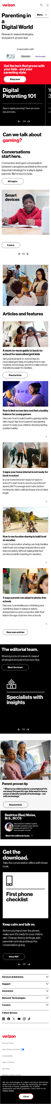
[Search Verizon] (41, 5)
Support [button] (6, 984)
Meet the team (15, 667)
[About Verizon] (8, 5)
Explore (10, 245)
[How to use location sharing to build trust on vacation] (47, 562)
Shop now (15, 79)
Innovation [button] (7, 991)
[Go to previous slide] (20, 121)
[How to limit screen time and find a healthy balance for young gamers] (47, 436)
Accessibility (7, 1056)
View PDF (14, 956)
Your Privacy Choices (11, 1049)
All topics (12, 181)
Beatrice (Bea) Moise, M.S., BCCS (20, 816)
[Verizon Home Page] (9, 1036)
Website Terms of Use (11, 1075)
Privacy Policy (8, 1043)
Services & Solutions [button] (12, 976)
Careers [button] (6, 1005)
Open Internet (8, 1062)
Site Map (6, 1069)
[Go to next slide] (29, 121)
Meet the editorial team (18, 835)
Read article (15, 375)
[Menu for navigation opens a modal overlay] (47, 5)
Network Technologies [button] (13, 998)
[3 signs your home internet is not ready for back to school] (47, 501)
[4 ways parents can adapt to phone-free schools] (47, 623)
